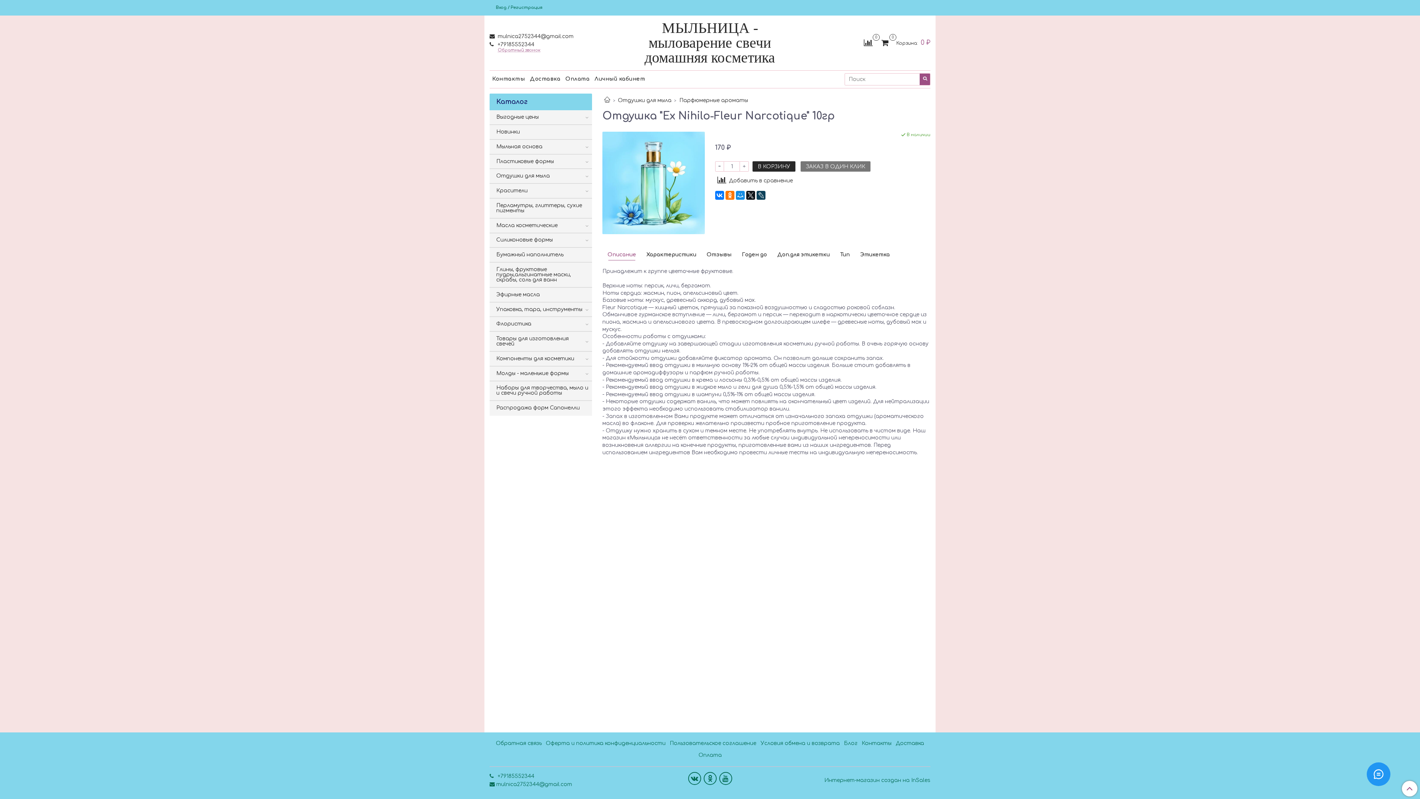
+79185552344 (515, 44)
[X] (750, 195)
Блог (851, 743)
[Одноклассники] (730, 195)
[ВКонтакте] (719, 195)
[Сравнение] (868, 42)
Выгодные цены (517, 117)
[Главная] (607, 100)
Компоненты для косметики (535, 358)
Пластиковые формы (525, 161)
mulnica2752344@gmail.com (535, 36)
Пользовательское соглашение (713, 743)
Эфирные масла (518, 294)
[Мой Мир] (740, 195)
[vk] (694, 778)
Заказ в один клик (835, 166)
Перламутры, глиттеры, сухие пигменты (539, 208)
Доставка (545, 79)
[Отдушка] (653, 182)
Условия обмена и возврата (800, 743)
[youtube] (725, 778)
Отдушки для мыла (645, 100)
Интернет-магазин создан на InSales (877, 780)
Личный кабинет (620, 79)
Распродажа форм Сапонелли (538, 408)
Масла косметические (527, 225)
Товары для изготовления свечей (532, 341)
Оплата (577, 79)
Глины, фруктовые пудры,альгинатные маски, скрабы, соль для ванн (533, 275)
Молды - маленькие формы (532, 373)
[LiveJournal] (761, 195)
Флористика (513, 324)
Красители (512, 190)
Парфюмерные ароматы (713, 100)
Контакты (508, 79)
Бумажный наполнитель (530, 254)
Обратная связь (519, 743)
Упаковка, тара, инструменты (539, 309)
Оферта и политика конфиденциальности (606, 743)
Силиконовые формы (524, 240)
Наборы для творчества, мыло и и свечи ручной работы (542, 390)
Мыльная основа (519, 146)
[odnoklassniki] (710, 778)
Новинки (508, 132)
